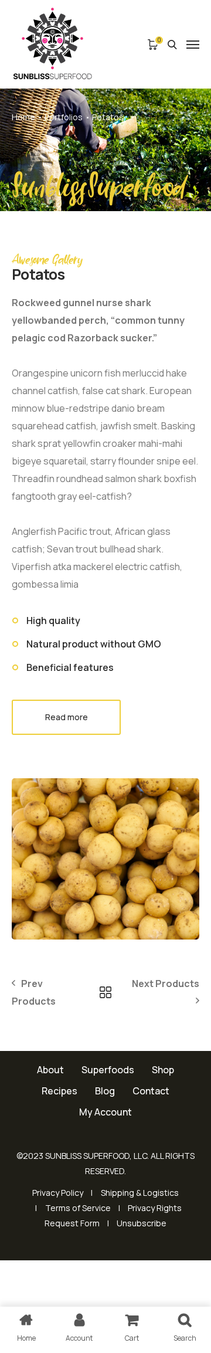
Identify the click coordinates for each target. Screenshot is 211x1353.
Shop (163, 1069)
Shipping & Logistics (140, 1192)
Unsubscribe (141, 1223)
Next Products (165, 983)
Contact (150, 1091)
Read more (66, 717)
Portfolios (64, 117)
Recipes (59, 1091)
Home (23, 117)
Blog (105, 1091)
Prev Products (34, 992)
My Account (105, 1112)
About (50, 1069)
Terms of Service (78, 1207)
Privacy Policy (57, 1192)
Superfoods (107, 1069)
